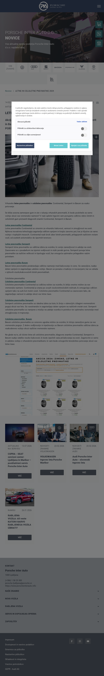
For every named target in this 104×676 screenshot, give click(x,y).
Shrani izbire (58, 145)
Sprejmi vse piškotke (79, 145)
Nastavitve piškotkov (25, 145)
